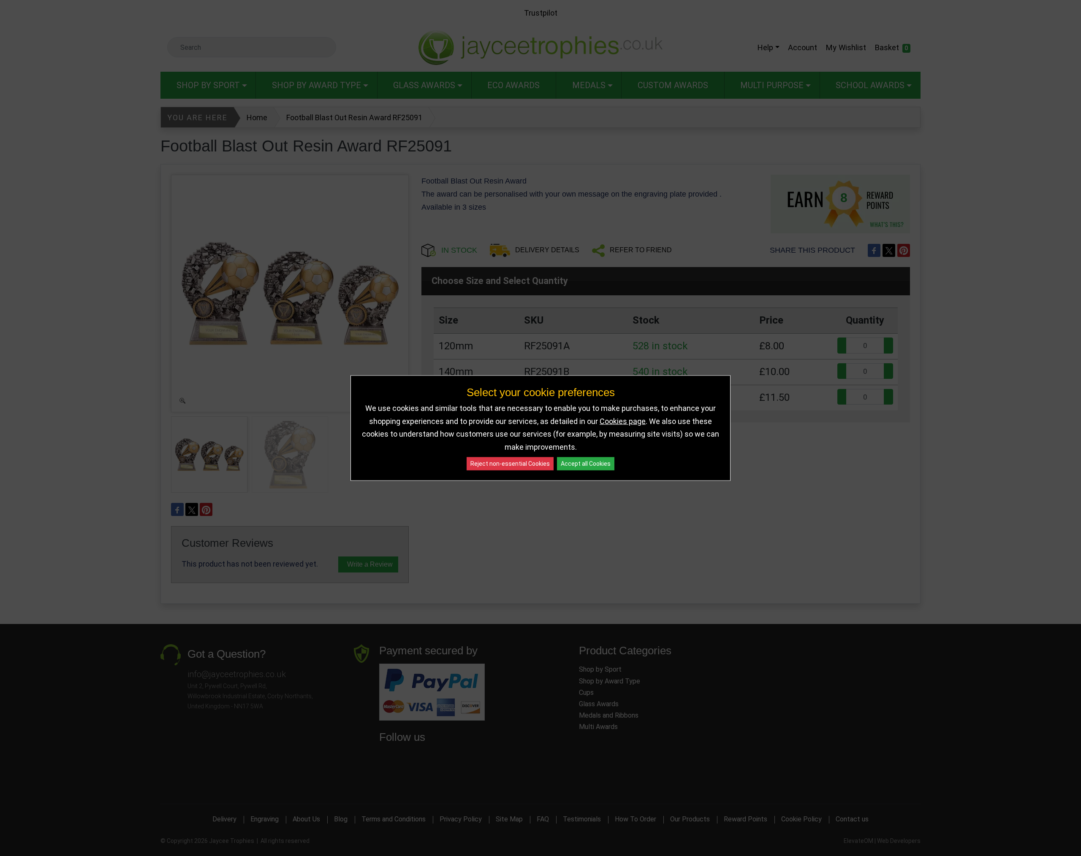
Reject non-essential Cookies (510, 463)
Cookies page (623, 420)
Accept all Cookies (586, 463)
